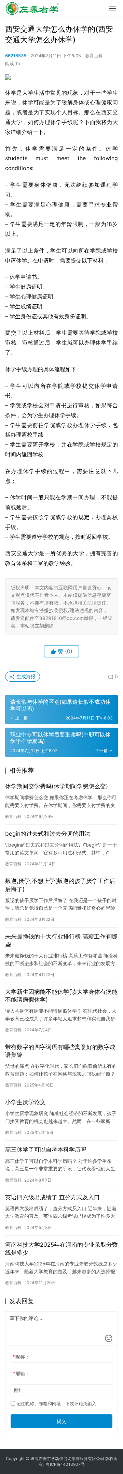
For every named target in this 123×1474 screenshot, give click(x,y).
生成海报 (25, 676)
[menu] (112, 8)
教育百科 (94, 55)
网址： (21, 1390)
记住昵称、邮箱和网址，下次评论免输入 (55, 1403)
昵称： (21, 1356)
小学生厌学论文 (25, 1102)
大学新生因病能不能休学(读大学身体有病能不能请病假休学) (61, 995)
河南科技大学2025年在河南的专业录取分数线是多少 (61, 1248)
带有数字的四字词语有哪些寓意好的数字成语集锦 (60, 1051)
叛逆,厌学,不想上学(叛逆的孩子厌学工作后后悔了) (60, 885)
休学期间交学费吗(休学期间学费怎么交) (56, 786)
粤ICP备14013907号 (65, 1464)
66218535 (15, 55)
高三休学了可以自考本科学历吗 (45, 1149)
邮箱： (21, 1373)
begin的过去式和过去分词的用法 (47, 833)
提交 (61, 1421)
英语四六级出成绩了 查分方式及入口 (52, 1197)
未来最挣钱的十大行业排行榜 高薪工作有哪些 (61, 940)
